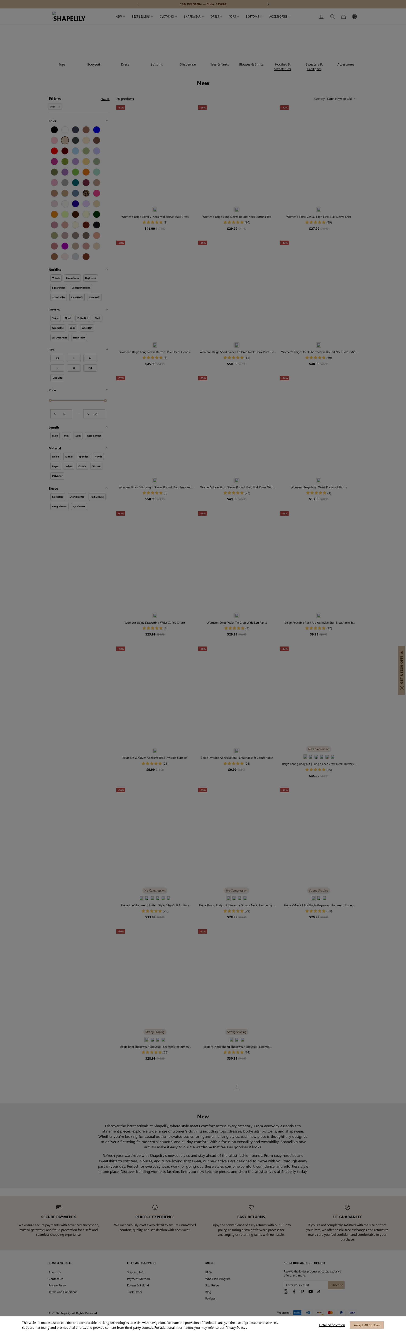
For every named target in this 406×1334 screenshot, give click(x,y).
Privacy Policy (235, 1327)
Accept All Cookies (367, 1325)
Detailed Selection (332, 1325)
